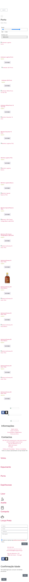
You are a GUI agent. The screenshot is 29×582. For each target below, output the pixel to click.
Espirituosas (6, 485)
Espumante (6, 467)
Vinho (3, 458)
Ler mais (7, 62)
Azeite (3, 503)
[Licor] (2, 490)
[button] (2, 16)
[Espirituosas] (2, 481)
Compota (5, 511)
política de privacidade (19, 540)
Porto (3, 476)
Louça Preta (6, 520)
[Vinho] (2, 454)
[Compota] (2, 508)
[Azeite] (2, 499)
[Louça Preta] (2, 517)
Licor (3, 494)
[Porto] (2, 472)
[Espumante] (2, 463)
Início (2, 22)
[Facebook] (3, 412)
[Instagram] (6, 412)
